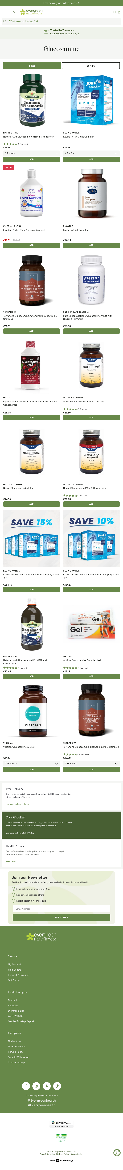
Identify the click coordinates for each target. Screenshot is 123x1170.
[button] (31, 144)
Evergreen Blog (16, 1010)
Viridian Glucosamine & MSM (19, 746)
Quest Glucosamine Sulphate (19, 488)
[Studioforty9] (61, 1161)
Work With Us (15, 1016)
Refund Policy (15, 1051)
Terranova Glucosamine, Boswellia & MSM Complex (91, 746)
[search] (5, 21)
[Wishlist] (114, 12)
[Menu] (4, 12)
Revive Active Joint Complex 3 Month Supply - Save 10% (91, 576)
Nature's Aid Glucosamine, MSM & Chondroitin (28, 136)
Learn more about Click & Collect (20, 833)
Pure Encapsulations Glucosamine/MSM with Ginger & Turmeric (87, 317)
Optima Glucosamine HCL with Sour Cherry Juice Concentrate (30, 403)
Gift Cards (13, 980)
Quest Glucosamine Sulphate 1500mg (83, 401)
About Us (13, 1005)
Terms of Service (17, 1046)
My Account (14, 964)
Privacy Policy (63, 1154)
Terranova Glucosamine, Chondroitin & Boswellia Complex (30, 317)
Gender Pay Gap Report (21, 1021)
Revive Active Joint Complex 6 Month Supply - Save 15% (31, 576)
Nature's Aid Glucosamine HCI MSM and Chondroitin (25, 662)
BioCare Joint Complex (75, 230)
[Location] (13, 12)
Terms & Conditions (47, 1154)
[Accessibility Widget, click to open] (117, 1152)
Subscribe (61, 917)
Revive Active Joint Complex (78, 136)
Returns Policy (76, 1154)
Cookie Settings (16, 1062)
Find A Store (14, 1041)
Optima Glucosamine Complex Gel (82, 660)
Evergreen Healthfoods (63, 1151)
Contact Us (14, 1000)
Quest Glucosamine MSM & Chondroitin (85, 488)
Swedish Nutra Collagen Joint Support (24, 230)
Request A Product (18, 975)
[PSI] (61, 1141)
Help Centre (14, 969)
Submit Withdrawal (18, 1057)
